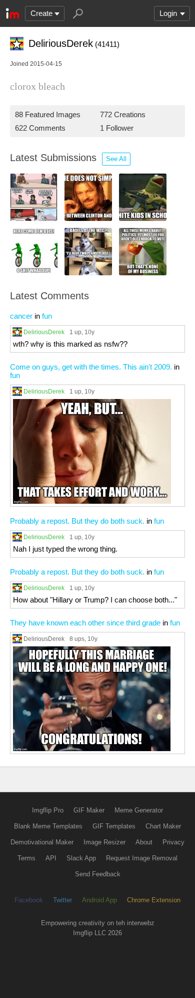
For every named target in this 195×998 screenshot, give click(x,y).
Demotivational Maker (42, 842)
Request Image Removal (142, 858)
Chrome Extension (153, 900)
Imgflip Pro (48, 810)
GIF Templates (114, 826)
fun (47, 316)
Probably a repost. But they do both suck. (77, 521)
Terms (27, 858)
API (51, 858)
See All (116, 159)
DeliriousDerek (44, 332)
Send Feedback (97, 874)
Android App (99, 900)
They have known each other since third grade (85, 622)
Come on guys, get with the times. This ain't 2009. (91, 367)
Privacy (173, 842)
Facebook (28, 900)
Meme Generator (138, 810)
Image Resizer (105, 842)
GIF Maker (89, 810)
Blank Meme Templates (48, 826)
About (144, 842)
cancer (21, 316)
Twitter (62, 900)
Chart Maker (163, 826)
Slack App (81, 858)
